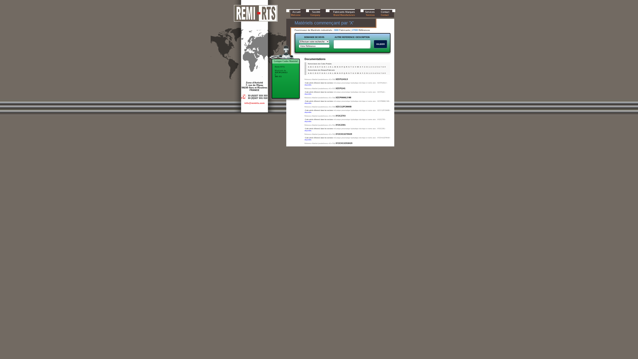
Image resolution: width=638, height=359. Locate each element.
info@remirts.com (254, 103)
